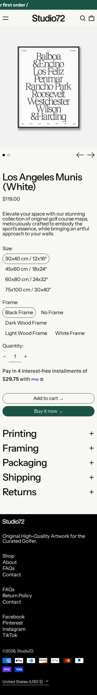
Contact (11, 575)
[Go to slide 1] (3, 155)
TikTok (9, 635)
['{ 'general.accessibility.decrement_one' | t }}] (4, 356)
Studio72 (25, 651)
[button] (83, 18)
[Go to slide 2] (8, 155)
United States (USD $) (23, 681)
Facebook (13, 616)
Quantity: (13, 345)
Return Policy (17, 596)
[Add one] (25, 356)
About (9, 562)
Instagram (13, 629)
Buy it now (45, 411)
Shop (8, 556)
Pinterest (12, 622)
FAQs (8, 568)
